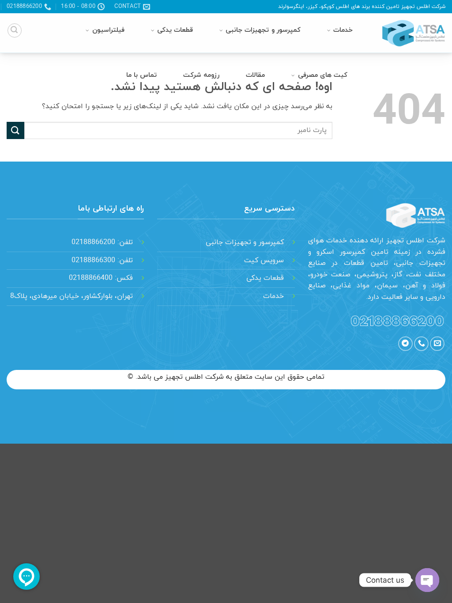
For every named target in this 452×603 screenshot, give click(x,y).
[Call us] (421, 343)
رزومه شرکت (201, 75)
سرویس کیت (264, 260)
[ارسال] (15, 130)
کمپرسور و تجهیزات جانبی (263, 30)
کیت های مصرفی (322, 75)
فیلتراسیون (108, 30)
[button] (15, 30)
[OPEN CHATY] (427, 580)
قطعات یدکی (175, 30)
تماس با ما (141, 75)
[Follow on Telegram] (405, 343)
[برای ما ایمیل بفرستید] (437, 343)
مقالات (255, 75)
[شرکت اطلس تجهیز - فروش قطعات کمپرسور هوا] (409, 33)
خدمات (343, 30)
